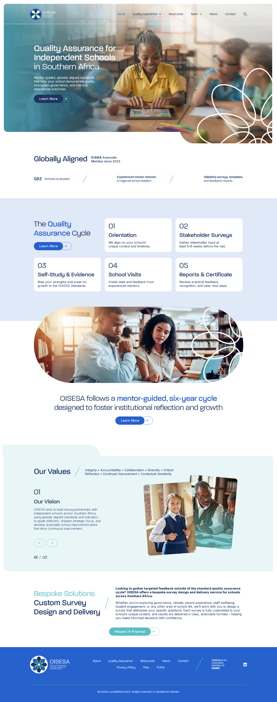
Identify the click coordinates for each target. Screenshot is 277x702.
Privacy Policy (126, 667)
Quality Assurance (120, 661)
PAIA (146, 667)
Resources (176, 14)
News (213, 14)
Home (121, 14)
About (97, 661)
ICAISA (96, 157)
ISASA (63, 513)
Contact (230, 14)
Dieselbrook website (167, 692)
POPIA (161, 667)
